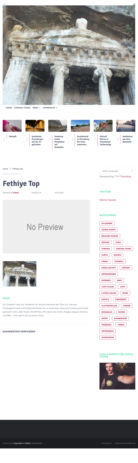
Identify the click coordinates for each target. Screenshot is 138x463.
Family (104, 261)
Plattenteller (109, 306)
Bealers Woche (109, 236)
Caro (118, 242)
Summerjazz (120, 318)
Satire (121, 312)
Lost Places (107, 287)
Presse (126, 306)
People (105, 299)
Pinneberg (121, 299)
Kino (119, 280)
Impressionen (108, 274)
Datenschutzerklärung (125, 443)
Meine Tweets (107, 199)
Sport (104, 318)
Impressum (49, 108)
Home (9, 108)
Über (35, 108)
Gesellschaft (108, 268)
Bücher (105, 242)
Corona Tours (22, 108)
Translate (125, 176)
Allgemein (106, 223)
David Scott (8, 443)
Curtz (104, 255)
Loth (122, 287)
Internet (106, 280)
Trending (106, 325)
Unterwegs (107, 331)
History (126, 268)
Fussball (119, 261)
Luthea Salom (108, 293)
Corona (105, 249)
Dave (16, 193)
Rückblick (106, 312)
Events (117, 255)
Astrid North (108, 230)
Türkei (121, 325)
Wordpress (107, 337)
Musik (125, 293)
